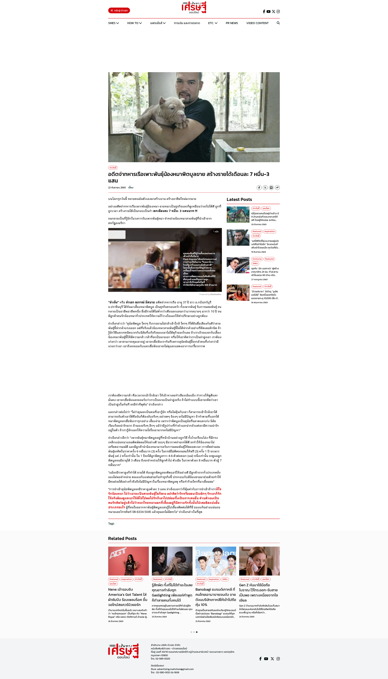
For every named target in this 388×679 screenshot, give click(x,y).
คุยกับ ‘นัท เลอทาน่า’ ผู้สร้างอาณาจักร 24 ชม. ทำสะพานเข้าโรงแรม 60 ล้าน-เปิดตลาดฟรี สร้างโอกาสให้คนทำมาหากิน (265, 275)
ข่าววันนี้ (113, 167)
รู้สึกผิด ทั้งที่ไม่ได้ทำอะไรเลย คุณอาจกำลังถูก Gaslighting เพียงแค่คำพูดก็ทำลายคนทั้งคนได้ (172, 592)
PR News (232, 23)
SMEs (111, 23)
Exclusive (257, 259)
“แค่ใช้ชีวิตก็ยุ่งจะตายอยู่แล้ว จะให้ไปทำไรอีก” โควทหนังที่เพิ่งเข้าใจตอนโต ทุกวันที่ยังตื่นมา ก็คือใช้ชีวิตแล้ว (265, 246)
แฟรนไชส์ (156, 23)
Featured (257, 231)
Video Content (257, 23)
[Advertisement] (194, 49)
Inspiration (269, 231)
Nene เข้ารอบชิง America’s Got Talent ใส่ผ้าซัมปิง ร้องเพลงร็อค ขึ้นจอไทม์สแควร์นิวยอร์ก (127, 597)
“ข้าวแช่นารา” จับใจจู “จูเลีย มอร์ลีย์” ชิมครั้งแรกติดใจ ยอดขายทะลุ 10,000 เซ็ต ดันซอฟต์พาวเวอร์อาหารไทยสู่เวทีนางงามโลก (265, 298)
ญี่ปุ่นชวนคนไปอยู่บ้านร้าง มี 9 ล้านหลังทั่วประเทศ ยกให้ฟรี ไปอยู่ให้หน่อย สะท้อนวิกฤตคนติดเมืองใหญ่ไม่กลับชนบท (265, 220)
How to (132, 23)
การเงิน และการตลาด (187, 23)
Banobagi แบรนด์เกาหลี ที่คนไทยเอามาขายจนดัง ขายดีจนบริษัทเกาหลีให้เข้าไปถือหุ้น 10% (216, 597)
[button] (191, 632)
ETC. (211, 23)
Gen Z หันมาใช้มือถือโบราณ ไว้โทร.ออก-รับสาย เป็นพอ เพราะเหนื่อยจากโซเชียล (258, 592)
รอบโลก (266, 208)
